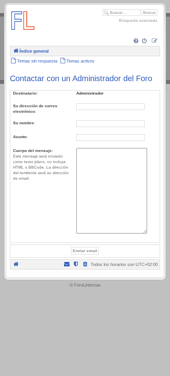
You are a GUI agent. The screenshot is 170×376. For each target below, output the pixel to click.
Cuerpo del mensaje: (33, 150)
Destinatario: (25, 93)
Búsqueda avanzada (138, 20)
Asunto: (20, 137)
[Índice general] (23, 33)
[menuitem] (136, 41)
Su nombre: (24, 123)
